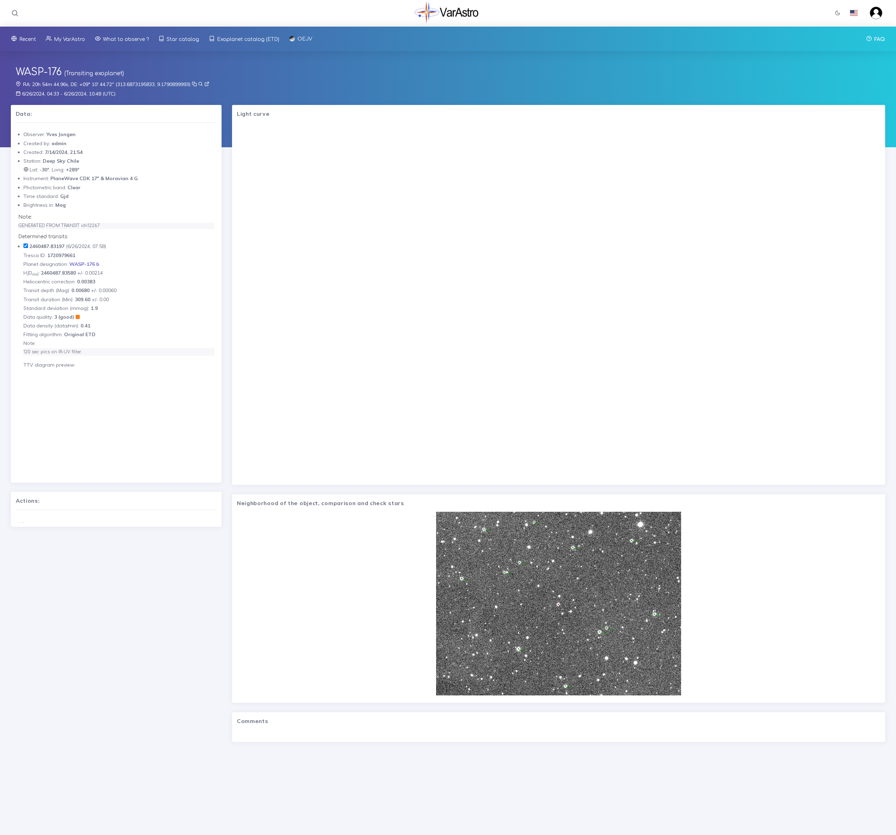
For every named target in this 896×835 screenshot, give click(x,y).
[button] (837, 13)
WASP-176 (39, 72)
